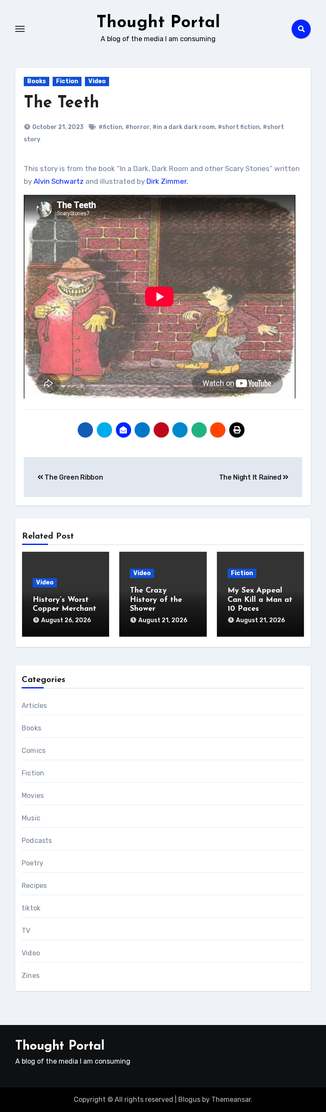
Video (97, 81)
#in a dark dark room (183, 127)
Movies (33, 796)
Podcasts (37, 841)
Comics (33, 751)
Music (31, 818)
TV (26, 931)
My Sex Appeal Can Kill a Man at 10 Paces (260, 600)
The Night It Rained (251, 477)
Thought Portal (158, 22)
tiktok (31, 908)
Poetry (32, 863)
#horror (137, 127)
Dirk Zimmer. (167, 181)
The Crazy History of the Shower (156, 600)
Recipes (34, 886)
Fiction (67, 81)
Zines (30, 976)
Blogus (189, 1099)
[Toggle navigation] (20, 29)
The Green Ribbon (73, 477)
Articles (34, 706)
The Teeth (61, 103)
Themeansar (231, 1099)
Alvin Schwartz (59, 181)
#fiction (110, 127)
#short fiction (239, 127)
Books (36, 81)
